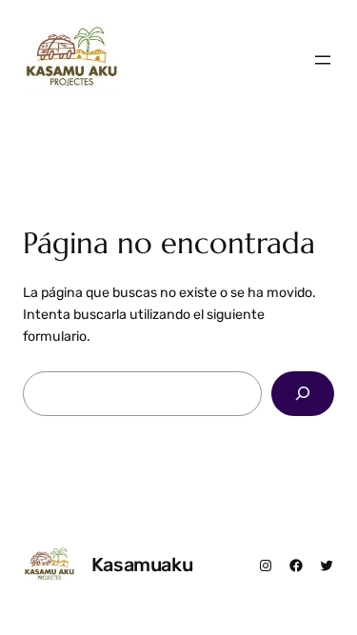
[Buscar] (302, 393)
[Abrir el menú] (322, 60)
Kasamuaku (141, 564)
